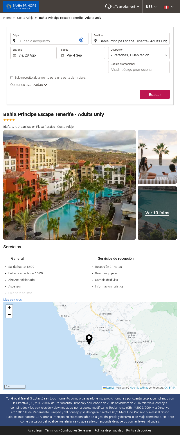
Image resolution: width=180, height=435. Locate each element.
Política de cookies (138, 430)
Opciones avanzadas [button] (27, 85)
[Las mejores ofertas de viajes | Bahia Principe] (21, 6)
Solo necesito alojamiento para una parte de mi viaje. (50, 77)
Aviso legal (35, 430)
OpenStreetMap (139, 387)
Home (7, 18)
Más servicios (12, 299)
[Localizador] (81, 40)
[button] (122, 6)
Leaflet (110, 387)
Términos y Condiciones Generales (68, 430)
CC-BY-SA (170, 387)
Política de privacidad (108, 430)
